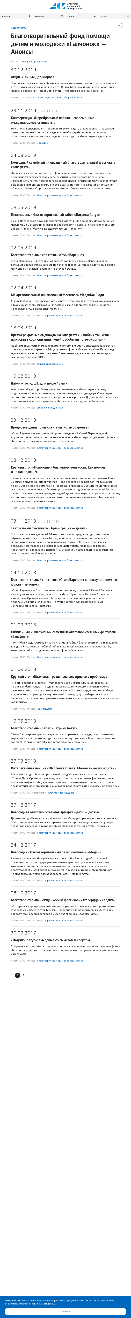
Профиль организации (34, 61)
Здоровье (42, 143)
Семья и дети (44, 708)
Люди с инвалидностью (50, 407)
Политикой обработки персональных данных (31, 1303)
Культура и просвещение (50, 364)
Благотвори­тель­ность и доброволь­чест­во (60, 97)
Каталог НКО (18, 27)
